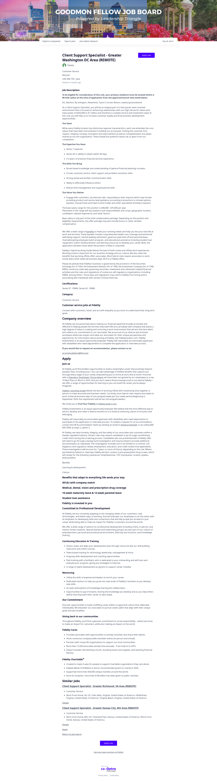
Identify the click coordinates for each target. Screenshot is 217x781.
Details (65, 703)
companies (51, 41)
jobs (70, 41)
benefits (90, 231)
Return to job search (72, 734)
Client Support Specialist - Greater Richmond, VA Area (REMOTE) (99, 686)
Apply (65, 729)
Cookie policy (114, 775)
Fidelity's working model (74, 390)
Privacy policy (103, 775)
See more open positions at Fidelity (108, 752)
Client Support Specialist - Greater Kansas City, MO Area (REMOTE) (100, 708)
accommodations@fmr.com (75, 353)
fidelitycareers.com (107, 403)
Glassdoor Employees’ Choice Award (86, 377)
